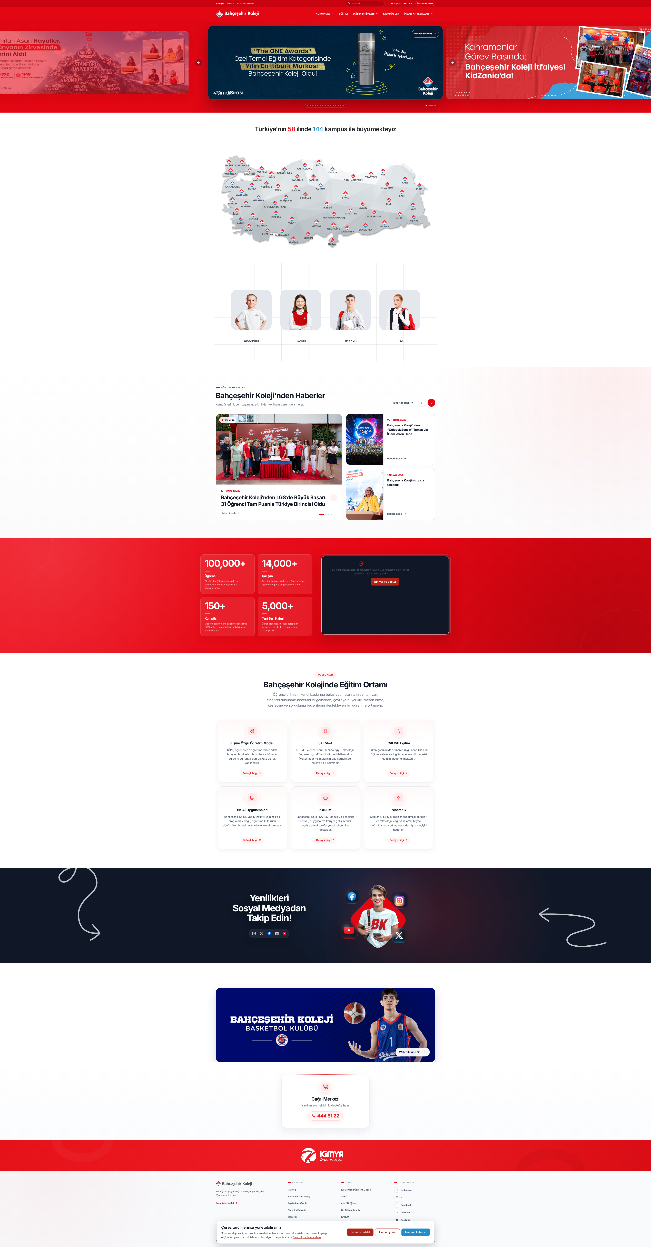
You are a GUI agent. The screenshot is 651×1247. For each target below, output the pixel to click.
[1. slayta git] (306, 105)
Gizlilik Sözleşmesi (245, 3)
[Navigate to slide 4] (331, 514)
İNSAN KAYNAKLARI (416, 13)
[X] (261, 933)
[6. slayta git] (318, 105)
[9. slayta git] (326, 105)
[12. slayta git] (337, 105)
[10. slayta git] (328, 105)
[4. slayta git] (313, 105)
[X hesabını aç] (402, 937)
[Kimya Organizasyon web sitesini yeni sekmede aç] (325, 1155)
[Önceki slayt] (198, 62)
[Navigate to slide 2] (326, 514)
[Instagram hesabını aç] (401, 899)
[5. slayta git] (316, 105)
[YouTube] (284, 933)
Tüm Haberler (400, 402)
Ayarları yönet (387, 1232)
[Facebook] (269, 933)
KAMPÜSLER (391, 13)
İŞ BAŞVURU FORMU (425, 3)
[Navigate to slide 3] (328, 514)
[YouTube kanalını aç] (350, 932)
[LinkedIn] (276, 933)
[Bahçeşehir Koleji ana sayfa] (237, 14)
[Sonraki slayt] (452, 62)
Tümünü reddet (360, 1232)
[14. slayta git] (342, 105)
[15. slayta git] (345, 105)
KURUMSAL (323, 13)
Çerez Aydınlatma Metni (307, 1237)
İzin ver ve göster (385, 581)
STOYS (407, 3)
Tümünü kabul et (416, 1232)
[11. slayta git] (333, 105)
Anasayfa (220, 3)
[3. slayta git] (311, 105)
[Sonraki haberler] (431, 403)
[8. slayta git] (323, 105)
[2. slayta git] (308, 105)
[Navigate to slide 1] (321, 514)
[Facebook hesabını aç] (353, 896)
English (397, 3)
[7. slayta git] (321, 105)
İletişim (230, 3)
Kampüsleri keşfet (225, 1203)
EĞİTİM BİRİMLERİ (363, 13)
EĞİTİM (343, 13)
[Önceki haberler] (422, 403)
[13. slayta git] (339, 105)
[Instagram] (254, 933)
